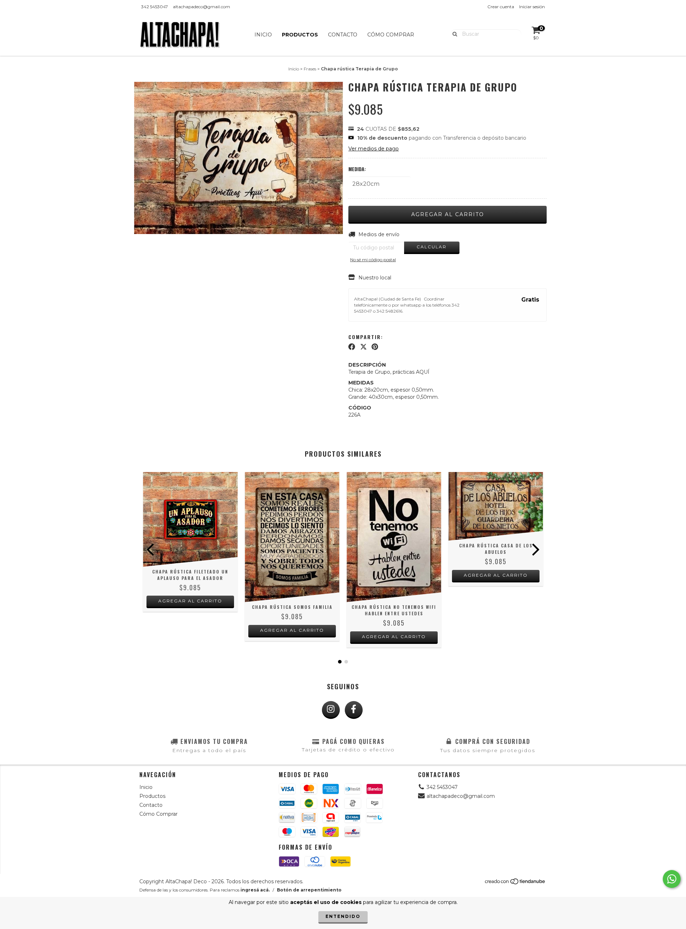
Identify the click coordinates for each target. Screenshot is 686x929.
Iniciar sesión (532, 6)
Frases (310, 68)
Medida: (357, 169)
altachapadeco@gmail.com (201, 6)
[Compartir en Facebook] (351, 347)
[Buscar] (453, 33)
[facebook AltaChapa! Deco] (354, 710)
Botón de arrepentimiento (309, 890)
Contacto (342, 34)
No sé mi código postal (373, 259)
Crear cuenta (500, 6)
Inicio (263, 34)
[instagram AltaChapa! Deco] (331, 710)
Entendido (343, 916)
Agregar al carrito (190, 600)
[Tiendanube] (515, 883)
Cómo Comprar (390, 34)
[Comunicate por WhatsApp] (672, 879)
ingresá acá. (255, 890)
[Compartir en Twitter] (363, 347)
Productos (300, 34)
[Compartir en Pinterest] (375, 347)
